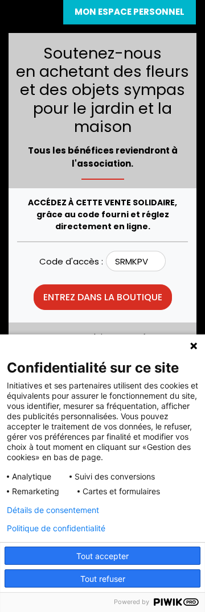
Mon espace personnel (129, 12)
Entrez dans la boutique (102, 297)
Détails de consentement (53, 510)
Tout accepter (102, 556)
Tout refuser (102, 579)
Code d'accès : (71, 261)
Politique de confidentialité (56, 528)
